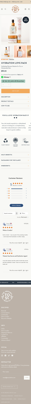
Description (5, 97)
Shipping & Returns (6, 332)
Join (26, 377)
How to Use (5, 106)
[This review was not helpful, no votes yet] (26, 243)
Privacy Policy (18, 395)
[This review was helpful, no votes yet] (23, 243)
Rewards (3, 311)
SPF (9, 402)
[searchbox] (9, 213)
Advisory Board (5, 340)
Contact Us (4, 334)
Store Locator (5, 316)
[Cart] (29, 9)
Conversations (5, 312)
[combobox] (22, 217)
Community (4, 314)
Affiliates (3, 336)
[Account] (25, 9)
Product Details (7, 101)
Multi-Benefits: (6, 154)
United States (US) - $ (9, 386)
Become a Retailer (6, 318)
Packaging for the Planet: (11, 160)
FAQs (3, 328)
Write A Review (16, 205)
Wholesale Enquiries (7, 395)
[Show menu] (2, 9)
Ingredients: (5, 165)
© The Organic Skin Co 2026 (8, 392)
